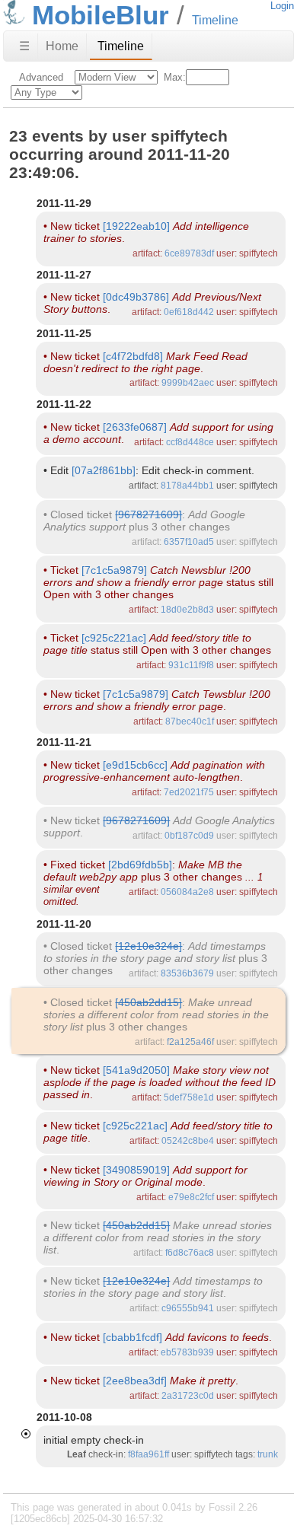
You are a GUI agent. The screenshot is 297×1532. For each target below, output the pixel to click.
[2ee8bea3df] (135, 1380)
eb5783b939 (187, 1352)
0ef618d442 (189, 312)
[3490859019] (136, 1170)
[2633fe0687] (135, 427)
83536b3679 (187, 973)
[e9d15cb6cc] (135, 765)
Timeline (120, 46)
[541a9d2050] (136, 1070)
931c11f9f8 (191, 665)
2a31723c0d (187, 1395)
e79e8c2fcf (191, 1197)
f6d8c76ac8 (189, 1252)
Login (282, 5)
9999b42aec (187, 382)
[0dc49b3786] (136, 297)
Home (62, 46)
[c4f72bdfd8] (133, 356)
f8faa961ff (148, 1454)
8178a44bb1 (187, 485)
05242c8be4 (187, 1140)
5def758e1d (189, 1097)
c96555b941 (187, 1308)
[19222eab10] (136, 226)
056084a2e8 (187, 892)
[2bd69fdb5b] (140, 864)
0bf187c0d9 (189, 835)
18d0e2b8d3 (187, 609)
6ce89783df (189, 253)
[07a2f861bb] (104, 470)
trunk (267, 1454)
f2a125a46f (190, 1041)
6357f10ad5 (189, 541)
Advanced (41, 77)
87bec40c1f (189, 721)
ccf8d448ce (190, 442)
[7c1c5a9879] (114, 570)
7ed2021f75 (189, 792)
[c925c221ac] (113, 638)
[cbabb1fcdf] (132, 1337)
